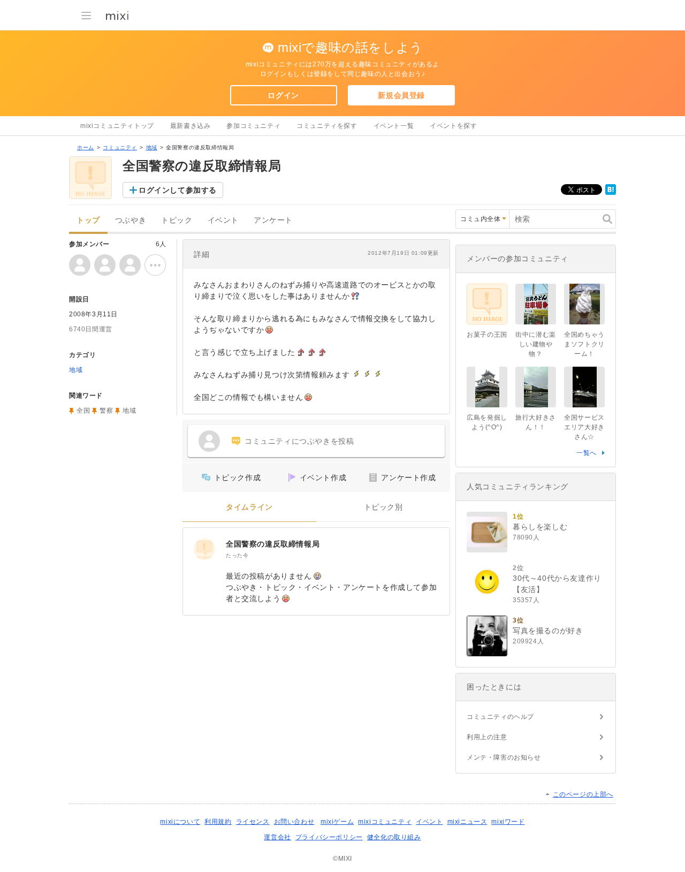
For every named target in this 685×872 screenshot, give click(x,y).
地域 (151, 147)
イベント (223, 220)
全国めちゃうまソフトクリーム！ (584, 344)
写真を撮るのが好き (548, 630)
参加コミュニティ (253, 126)
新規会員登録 (401, 95)
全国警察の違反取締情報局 (272, 544)
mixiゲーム (337, 821)
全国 (83, 410)
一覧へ (586, 453)
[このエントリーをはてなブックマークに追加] (610, 192)
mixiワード (507, 821)
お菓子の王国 (487, 334)
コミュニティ (120, 147)
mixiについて (180, 821)
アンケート (273, 220)
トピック (176, 220)
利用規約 (217, 821)
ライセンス (253, 821)
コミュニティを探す (326, 126)
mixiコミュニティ (385, 821)
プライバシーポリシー (329, 837)
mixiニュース (467, 821)
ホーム (85, 147)
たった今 (237, 555)
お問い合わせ (294, 821)
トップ (88, 220)
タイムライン (249, 507)
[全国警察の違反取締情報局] (204, 549)
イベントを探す (453, 126)
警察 (106, 410)
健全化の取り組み (394, 837)
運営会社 (277, 837)
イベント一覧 (394, 126)
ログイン (283, 95)
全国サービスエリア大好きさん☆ (584, 427)
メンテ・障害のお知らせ (504, 757)
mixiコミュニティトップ (117, 126)
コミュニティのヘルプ (500, 717)
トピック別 (383, 507)
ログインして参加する (178, 190)
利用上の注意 (487, 737)
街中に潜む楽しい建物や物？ (535, 344)
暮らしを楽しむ (540, 526)
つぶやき (130, 220)
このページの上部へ (583, 794)
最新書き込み (190, 126)
